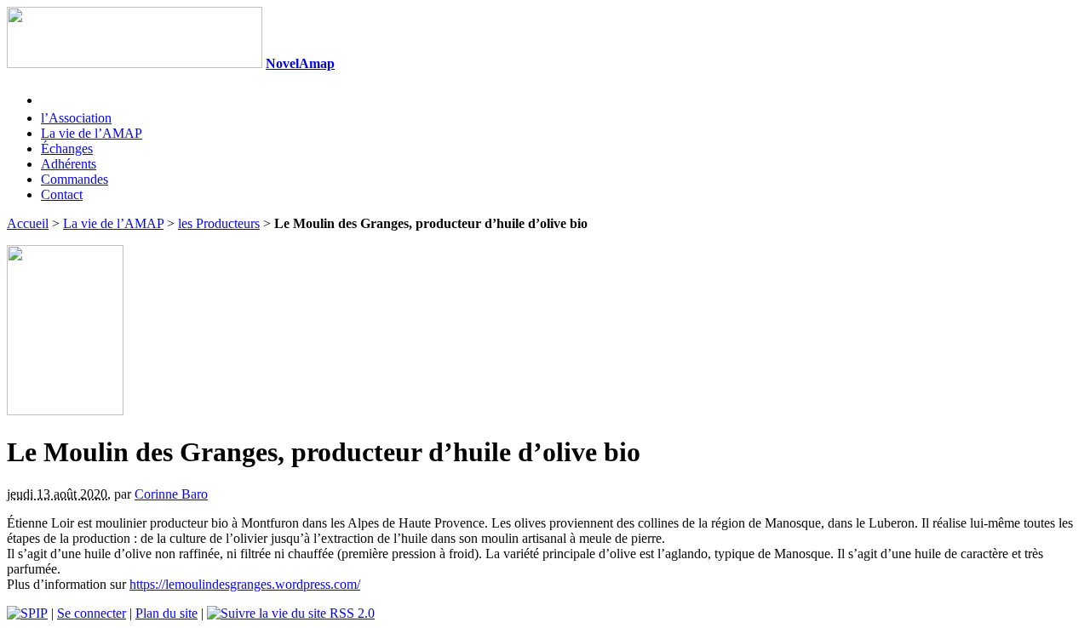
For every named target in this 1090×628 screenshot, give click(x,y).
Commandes (74, 179)
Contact (62, 194)
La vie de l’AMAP (91, 133)
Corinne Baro (171, 494)
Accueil (28, 223)
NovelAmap (300, 63)
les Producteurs (219, 223)
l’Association (76, 118)
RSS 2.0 (350, 613)
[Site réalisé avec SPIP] (27, 613)
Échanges (67, 148)
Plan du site (166, 613)
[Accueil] (134, 63)
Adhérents (68, 164)
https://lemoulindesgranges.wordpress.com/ (244, 584)
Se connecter (91, 613)
